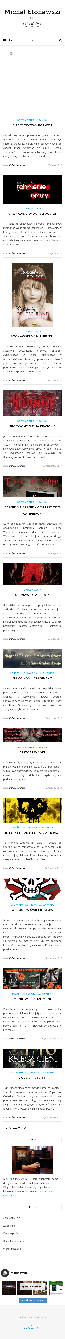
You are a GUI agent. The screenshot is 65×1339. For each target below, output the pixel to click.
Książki (16, 827)
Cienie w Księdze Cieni (32, 999)
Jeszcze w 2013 (32, 752)
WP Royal (41, 1316)
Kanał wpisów (11, 1233)
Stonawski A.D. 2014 (32, 595)
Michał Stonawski (32, 12)
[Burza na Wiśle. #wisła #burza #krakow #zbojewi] (9, 1288)
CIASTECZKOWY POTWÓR (32, 125)
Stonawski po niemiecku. (32, 336)
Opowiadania (26, 120)
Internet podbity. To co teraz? (32, 832)
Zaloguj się (9, 1225)
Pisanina (42, 120)
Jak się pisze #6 (32, 1077)
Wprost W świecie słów (33, 910)
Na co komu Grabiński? (32, 678)
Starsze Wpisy (16, 1128)
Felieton (16, 673)
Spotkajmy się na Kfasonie (32, 426)
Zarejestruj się (11, 1217)
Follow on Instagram (34, 1300)
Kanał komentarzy (13, 1241)
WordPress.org (12, 1248)
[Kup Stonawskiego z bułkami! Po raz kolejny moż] (56, 1288)
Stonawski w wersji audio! (32, 213)
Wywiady (48, 904)
